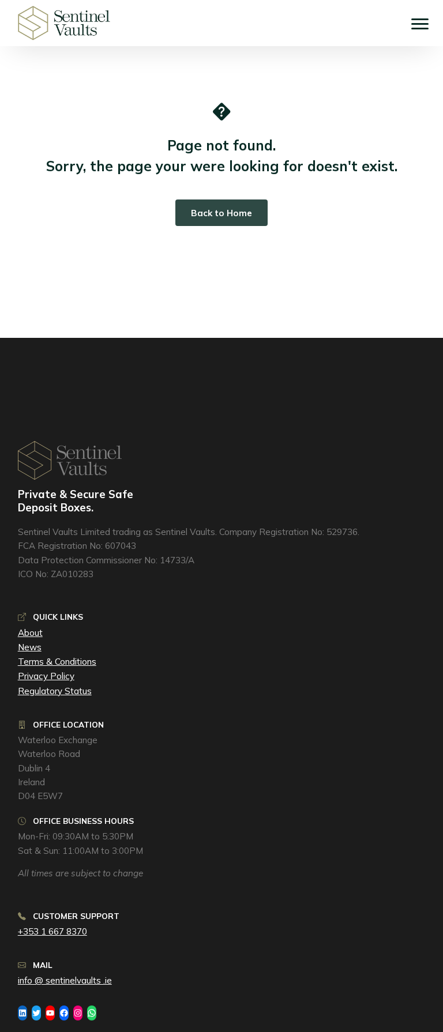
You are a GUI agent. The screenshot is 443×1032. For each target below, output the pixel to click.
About (30, 632)
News (30, 647)
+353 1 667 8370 (52, 931)
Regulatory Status (55, 691)
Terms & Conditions (57, 661)
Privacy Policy (46, 676)
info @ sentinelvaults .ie (65, 980)
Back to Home (221, 213)
